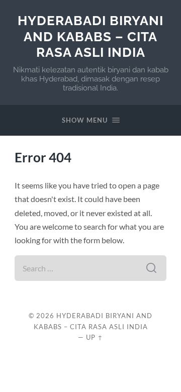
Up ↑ (94, 337)
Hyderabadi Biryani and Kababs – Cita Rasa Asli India (90, 36)
